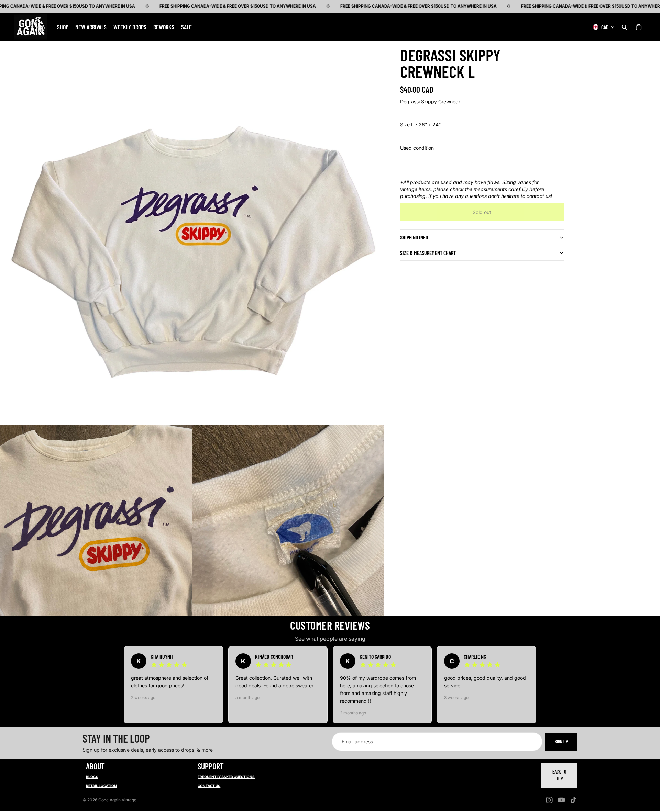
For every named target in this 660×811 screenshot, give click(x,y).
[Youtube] (561, 800)
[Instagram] (549, 800)
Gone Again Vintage (117, 799)
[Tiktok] (573, 800)
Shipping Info (414, 237)
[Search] (624, 26)
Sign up (561, 741)
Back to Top (559, 775)
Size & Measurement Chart (428, 252)
